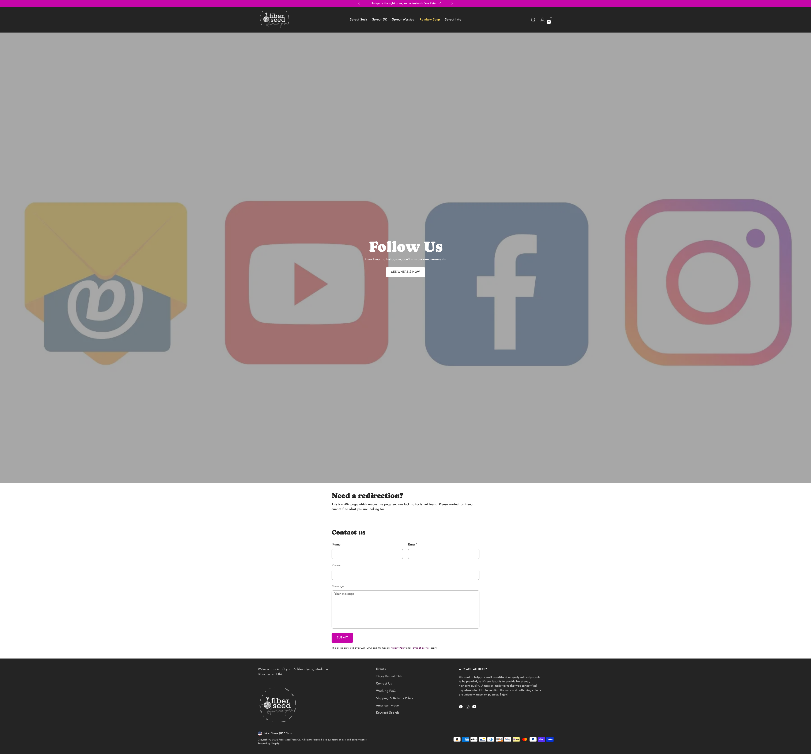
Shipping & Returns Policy (394, 698)
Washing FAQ (386, 691)
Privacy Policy (398, 648)
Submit (342, 637)
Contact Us (384, 683)
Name (336, 544)
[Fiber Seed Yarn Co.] (274, 19)
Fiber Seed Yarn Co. (290, 740)
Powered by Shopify (268, 743)
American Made (387, 705)
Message (338, 586)
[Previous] (359, 3)
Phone (336, 565)
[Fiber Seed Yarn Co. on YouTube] (474, 708)
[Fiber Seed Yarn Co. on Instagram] (468, 708)
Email (412, 544)
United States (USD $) (276, 733)
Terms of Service (420, 648)
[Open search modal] (533, 20)
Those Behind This (389, 676)
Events (381, 669)
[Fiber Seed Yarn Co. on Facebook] (461, 708)
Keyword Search (387, 712)
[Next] (452, 3)
